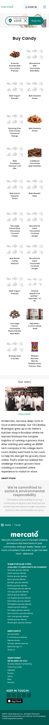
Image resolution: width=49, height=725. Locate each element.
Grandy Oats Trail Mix (15, 357)
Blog (9, 679)
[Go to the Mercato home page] (7, 6)
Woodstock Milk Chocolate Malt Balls (34, 67)
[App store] (15, 700)
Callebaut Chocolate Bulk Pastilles (35, 163)
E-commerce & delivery (17, 637)
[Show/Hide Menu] (44, 7)
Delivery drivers (13, 640)
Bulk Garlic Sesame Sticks (15, 196)
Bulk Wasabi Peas (34, 194)
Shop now (36, 20)
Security (10, 682)
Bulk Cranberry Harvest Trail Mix (15, 165)
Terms (10, 676)
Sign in (32, 7)
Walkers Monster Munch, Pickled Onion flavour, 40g (34, 361)
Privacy (10, 673)
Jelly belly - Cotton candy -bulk (34, 326)
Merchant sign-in (14, 646)
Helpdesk (11, 670)
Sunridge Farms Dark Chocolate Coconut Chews (14, 231)
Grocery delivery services (17, 643)
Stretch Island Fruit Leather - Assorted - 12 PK (35, 296)
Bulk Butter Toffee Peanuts (15, 261)
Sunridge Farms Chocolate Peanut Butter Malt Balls (14, 328)
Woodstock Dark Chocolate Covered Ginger (34, 231)
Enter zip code (20, 18)
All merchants (13, 634)
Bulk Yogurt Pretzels (14, 97)
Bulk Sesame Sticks (35, 97)
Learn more (8, 478)
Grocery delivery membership (19, 664)
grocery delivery (18, 570)
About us (11, 649)
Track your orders (14, 667)
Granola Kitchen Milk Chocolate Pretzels (14, 67)
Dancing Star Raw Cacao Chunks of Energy (14, 132)
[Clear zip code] (25, 21)
